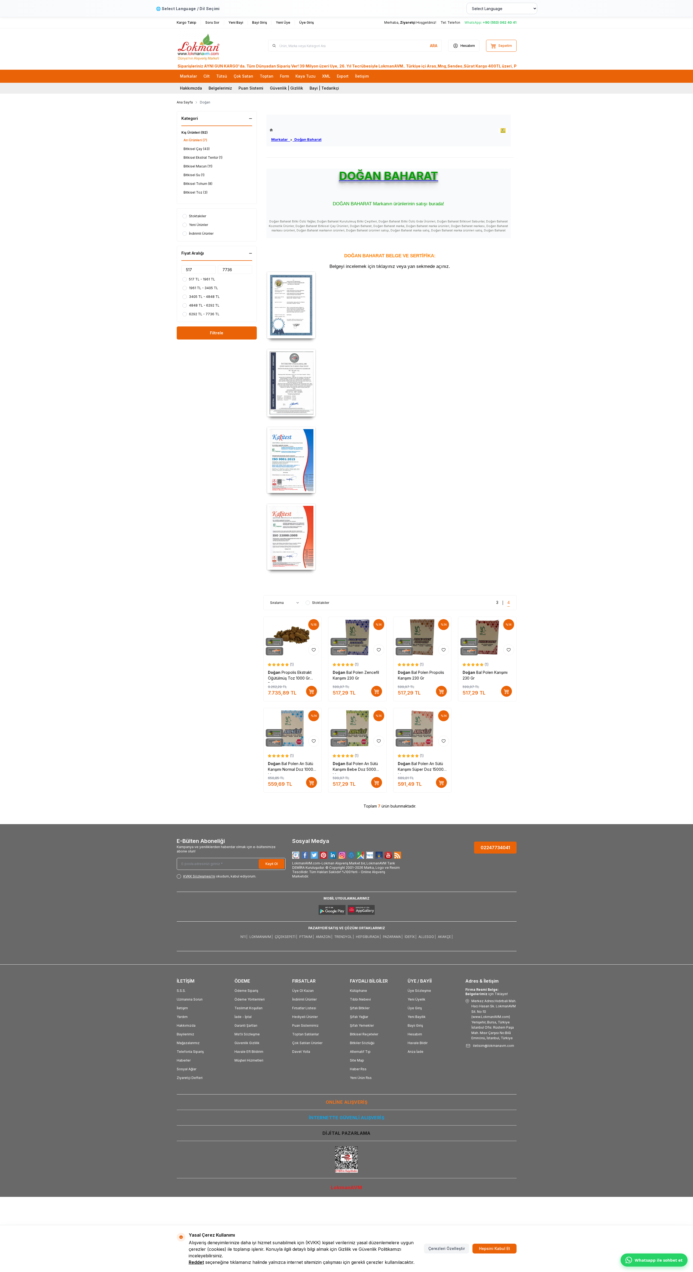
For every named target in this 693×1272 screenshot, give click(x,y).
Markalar (280, 139)
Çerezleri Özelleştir (446, 1248)
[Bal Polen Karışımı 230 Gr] (487, 637)
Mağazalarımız (188, 1043)
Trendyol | (344, 937)
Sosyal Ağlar (186, 1069)
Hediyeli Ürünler (305, 1017)
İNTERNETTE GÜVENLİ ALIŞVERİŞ (346, 1117)
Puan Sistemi (251, 88)
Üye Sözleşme (419, 991)
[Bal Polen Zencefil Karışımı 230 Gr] (357, 637)
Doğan (275, 672)
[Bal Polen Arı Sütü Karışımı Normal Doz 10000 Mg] (293, 728)
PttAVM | (306, 937)
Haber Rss (358, 1069)
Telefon (453, 22)
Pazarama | (392, 937)
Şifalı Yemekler (362, 1025)
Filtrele (216, 333)
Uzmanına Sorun (190, 999)
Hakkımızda (191, 88)
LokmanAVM (346, 1187)
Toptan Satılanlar (305, 1034)
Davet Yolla (301, 1052)
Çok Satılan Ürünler (307, 1043)
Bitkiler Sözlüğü (362, 1043)
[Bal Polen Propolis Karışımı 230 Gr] (422, 637)
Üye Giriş (415, 1008)
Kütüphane (358, 991)
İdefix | (410, 937)
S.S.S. (181, 991)
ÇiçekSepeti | (286, 937)
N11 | (243, 937)
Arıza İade (415, 1052)
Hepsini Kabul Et (494, 1248)
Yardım (182, 1017)
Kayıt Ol (271, 864)
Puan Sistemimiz (305, 1025)
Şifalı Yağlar (359, 1017)
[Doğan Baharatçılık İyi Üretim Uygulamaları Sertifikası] (390, 383)
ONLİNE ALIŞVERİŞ (346, 1102)
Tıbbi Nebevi (360, 999)
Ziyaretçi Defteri (190, 1078)
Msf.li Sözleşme (247, 1034)
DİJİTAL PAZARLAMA (346, 1133)
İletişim (182, 1008)
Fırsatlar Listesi (304, 1008)
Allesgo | (427, 937)
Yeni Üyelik (416, 999)
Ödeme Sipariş (246, 991)
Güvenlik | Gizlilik (286, 88)
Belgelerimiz (220, 88)
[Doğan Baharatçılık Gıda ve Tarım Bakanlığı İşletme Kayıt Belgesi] (390, 305)
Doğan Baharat (307, 139)
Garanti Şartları (245, 1025)
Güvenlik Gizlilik (247, 1043)
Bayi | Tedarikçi (324, 88)
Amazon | (324, 937)
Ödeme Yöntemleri (249, 999)
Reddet (196, 1262)
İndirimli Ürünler (304, 999)
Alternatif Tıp (360, 1052)
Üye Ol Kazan (303, 991)
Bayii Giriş (415, 1025)
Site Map (357, 1060)
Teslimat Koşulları (248, 1008)
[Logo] (209, 45)
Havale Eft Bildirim (248, 1052)
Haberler (184, 1060)
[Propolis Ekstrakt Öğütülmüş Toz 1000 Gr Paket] (293, 637)
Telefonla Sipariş (190, 1052)
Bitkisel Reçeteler (364, 1034)
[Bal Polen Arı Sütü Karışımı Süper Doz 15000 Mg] (422, 728)
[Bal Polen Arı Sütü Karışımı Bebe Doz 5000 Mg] (357, 728)
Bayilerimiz (185, 1034)
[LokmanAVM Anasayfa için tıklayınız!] (296, 130)
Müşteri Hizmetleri (248, 1060)
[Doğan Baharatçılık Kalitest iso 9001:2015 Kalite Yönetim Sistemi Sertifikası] (390, 460)
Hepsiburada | (368, 937)
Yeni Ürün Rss (361, 1078)
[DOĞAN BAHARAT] (503, 130)
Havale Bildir (418, 1043)
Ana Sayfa (185, 102)
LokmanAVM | (261, 937)
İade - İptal (243, 1017)
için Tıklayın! (486, 991)
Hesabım (415, 1034)
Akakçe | (445, 937)
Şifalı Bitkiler (360, 1008)
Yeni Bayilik (417, 1017)
